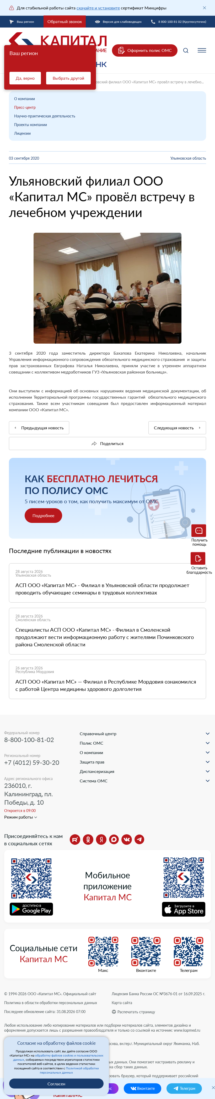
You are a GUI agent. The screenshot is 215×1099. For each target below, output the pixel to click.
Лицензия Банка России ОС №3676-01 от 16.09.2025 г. (158, 994)
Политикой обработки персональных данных (69, 1070)
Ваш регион (25, 22)
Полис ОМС (91, 742)
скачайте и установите (98, 7)
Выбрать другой (68, 77)
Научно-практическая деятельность (44, 116)
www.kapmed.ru (187, 1030)
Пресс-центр (25, 107)
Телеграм (188, 970)
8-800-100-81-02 (29, 739)
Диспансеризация (97, 771)
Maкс (103, 970)
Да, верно (25, 77)
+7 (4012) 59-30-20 (31, 762)
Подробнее (43, 515)
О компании (24, 98)
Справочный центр (98, 733)
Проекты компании (30, 124)
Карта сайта (122, 1002)
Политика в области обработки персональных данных (50, 1002)
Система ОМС (94, 780)
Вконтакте (146, 970)
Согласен (56, 1083)
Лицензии (22, 133)
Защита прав (92, 761)
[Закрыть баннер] (204, 8)
